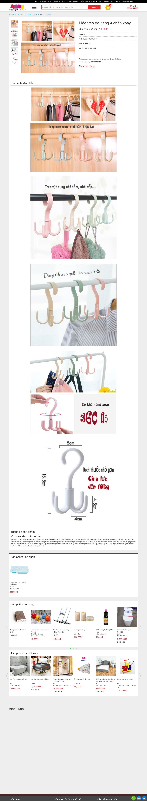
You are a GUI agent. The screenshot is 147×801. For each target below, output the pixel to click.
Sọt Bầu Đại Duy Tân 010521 (105, 630)
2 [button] (73, 648)
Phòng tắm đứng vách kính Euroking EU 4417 (19, 680)
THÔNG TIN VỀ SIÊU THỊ (42, 1)
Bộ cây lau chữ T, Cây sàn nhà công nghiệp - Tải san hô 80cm (127, 681)
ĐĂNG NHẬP (126, 1)
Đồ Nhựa (36, 15)
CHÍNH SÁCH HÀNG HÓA (88, 1)
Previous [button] (7, 626)
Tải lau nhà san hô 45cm (39, 630)
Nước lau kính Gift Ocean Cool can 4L (18, 631)
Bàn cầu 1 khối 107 (80, 630)
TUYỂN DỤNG (103, 1)
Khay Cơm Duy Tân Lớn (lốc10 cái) (18, 583)
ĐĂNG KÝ (134, 1)
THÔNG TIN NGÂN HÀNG (69, 1)
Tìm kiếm (94, 7)
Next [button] (140, 626)
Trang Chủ (12, 15)
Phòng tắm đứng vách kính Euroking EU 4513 (62, 680)
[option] (19, 578)
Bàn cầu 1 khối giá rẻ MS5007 (60, 631)
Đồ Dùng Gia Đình (24, 15)
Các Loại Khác (46, 15)
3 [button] (77, 648)
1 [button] (70, 648)
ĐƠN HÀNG (115, 1)
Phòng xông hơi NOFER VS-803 (40, 680)
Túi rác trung (121, 630)
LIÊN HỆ (55, 1)
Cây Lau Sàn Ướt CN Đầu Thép (83, 680)
